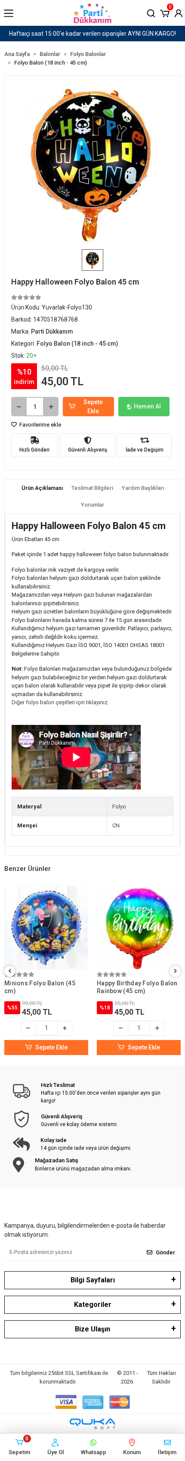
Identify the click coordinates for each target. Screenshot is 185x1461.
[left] (10, 971)
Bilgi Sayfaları (93, 1280)
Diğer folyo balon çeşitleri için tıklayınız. (60, 702)
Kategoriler (92, 1304)
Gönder (165, 1252)
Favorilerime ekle (39, 424)
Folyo (119, 806)
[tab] (42, 488)
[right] (175, 971)
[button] (165, 12)
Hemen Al (147, 406)
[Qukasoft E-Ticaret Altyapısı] (92, 1423)
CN (116, 825)
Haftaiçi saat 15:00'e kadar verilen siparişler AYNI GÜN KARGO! (92, 33)
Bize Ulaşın (92, 1329)
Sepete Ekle (93, 407)
